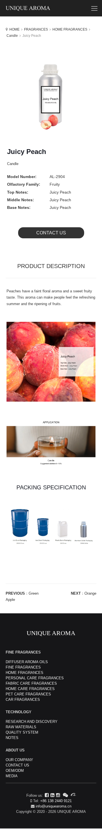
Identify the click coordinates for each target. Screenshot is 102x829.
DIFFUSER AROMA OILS (27, 662)
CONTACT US (51, 232)
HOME (14, 29)
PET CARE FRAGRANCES (28, 694)
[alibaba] (73, 795)
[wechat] (65, 795)
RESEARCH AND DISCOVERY (32, 721)
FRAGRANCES (36, 29)
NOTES (12, 738)
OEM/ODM (15, 770)
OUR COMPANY (19, 760)
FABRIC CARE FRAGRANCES (31, 683)
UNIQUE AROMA (51, 633)
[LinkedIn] (52, 795)
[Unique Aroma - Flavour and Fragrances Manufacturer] (51, 8)
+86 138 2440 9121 (56, 801)
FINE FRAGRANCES (23, 667)
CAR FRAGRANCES (23, 699)
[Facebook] (47, 795)
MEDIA (12, 776)
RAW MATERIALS (21, 727)
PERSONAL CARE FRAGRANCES (35, 678)
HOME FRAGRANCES (69, 29)
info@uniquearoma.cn (53, 806)
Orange (90, 593)
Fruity (55, 184)
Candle (12, 36)
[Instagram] (58, 795)
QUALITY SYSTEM (22, 732)
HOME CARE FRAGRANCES (30, 689)
